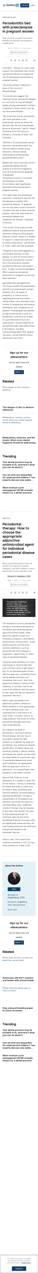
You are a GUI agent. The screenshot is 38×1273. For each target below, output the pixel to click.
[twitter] (19, 60)
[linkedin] (15, 60)
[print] (34, 60)
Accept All (19, 1268)
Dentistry (7, 518)
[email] (27, 60)
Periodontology (9, 17)
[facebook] (11, 60)
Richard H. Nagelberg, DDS (19, 576)
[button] (4, 5)
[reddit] (23, 60)
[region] (19, 1264)
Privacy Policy (26, 1263)
